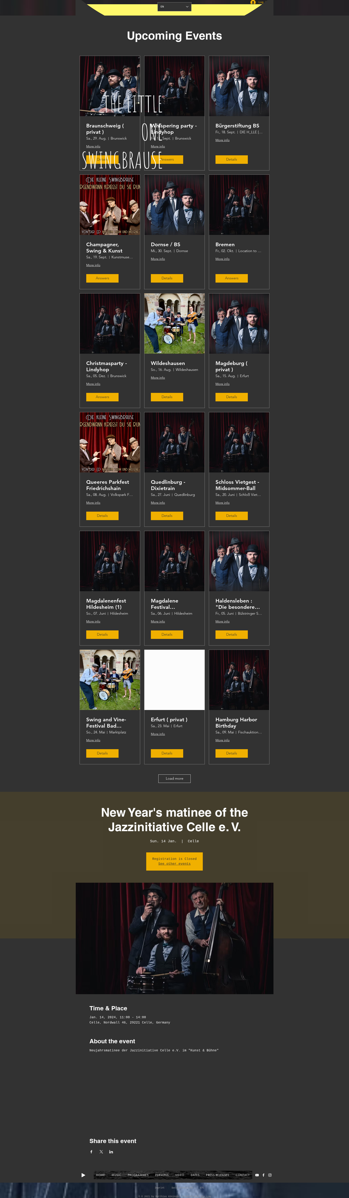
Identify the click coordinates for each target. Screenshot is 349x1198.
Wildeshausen (168, 363)
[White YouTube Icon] (257, 1175)
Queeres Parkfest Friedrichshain (107, 485)
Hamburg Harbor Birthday (236, 722)
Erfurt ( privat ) (169, 719)
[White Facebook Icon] (263, 1175)
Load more (174, 778)
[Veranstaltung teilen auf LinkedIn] (111, 1151)
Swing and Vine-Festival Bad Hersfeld (106, 722)
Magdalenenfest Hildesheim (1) (106, 604)
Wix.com (206, 1196)
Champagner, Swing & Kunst (104, 247)
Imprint (160, 1187)
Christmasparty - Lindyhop (106, 366)
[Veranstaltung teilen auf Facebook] (91, 1151)
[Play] (83, 1175)
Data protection (182, 1187)
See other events (174, 864)
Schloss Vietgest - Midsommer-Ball (237, 485)
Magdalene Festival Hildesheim (164, 604)
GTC (202, 1187)
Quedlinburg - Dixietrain (168, 485)
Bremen (225, 244)
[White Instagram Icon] (270, 1175)
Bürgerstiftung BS (237, 126)
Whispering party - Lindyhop (174, 129)
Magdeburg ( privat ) (231, 366)
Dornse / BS (165, 244)
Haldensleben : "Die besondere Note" (235, 604)
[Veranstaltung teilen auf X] (101, 1151)
